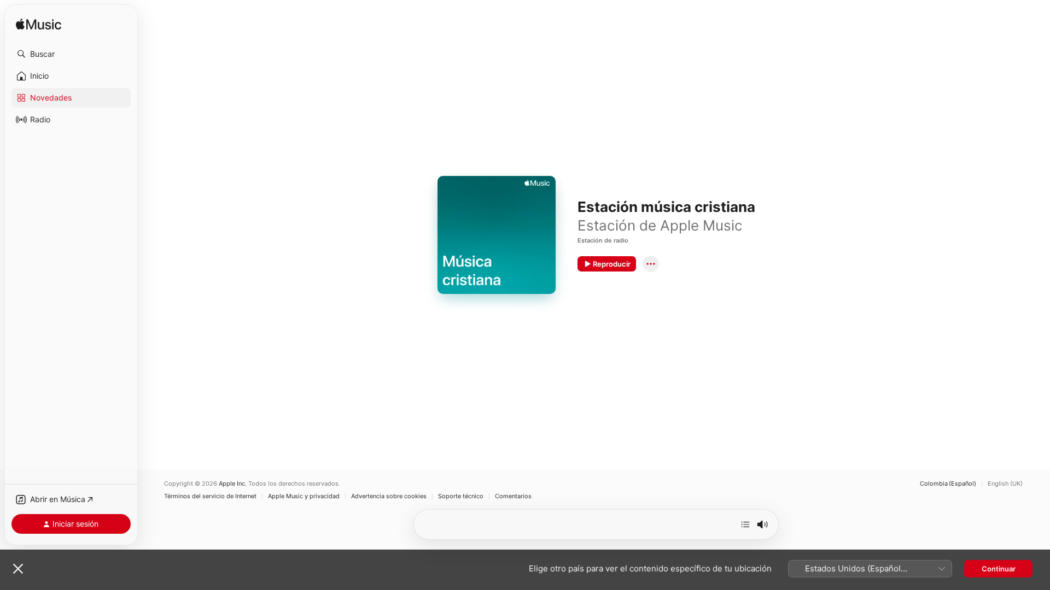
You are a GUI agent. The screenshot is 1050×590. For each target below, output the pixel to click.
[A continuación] (745, 524)
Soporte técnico (460, 496)
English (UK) (1005, 484)
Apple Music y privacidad (304, 496)
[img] (38, 25)
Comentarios (513, 496)
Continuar (999, 568)
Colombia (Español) (948, 484)
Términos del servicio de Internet (210, 496)
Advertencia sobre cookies (389, 496)
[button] (71, 54)
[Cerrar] (18, 569)
